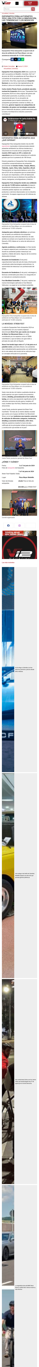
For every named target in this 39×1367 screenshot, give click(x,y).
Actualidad (5, 13)
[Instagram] (19, 525)
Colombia (11, 13)
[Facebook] (8, 525)
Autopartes (11, 468)
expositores (6, 146)
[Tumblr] (30, 525)
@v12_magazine (8, 535)
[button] (17, 3)
